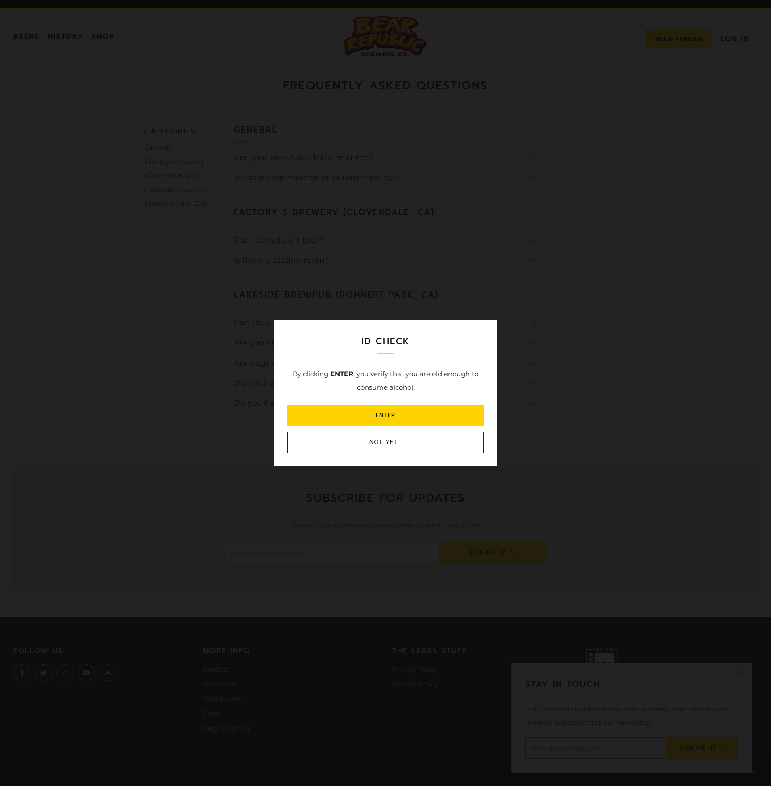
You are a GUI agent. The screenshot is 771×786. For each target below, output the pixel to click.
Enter (385, 415)
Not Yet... (385, 442)
